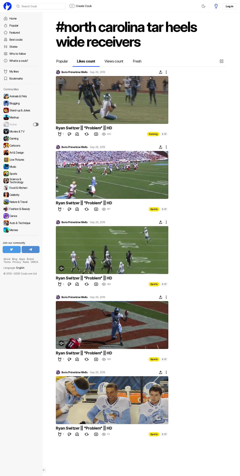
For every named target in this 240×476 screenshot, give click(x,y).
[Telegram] (31, 249)
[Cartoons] (21, 145)
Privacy (16, 261)
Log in (229, 6)
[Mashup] (21, 117)
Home (13, 18)
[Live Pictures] (21, 159)
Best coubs (16, 39)
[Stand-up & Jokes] (21, 110)
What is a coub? (18, 60)
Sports (154, 209)
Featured (14, 32)
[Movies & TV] (21, 131)
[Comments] (77, 134)
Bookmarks (16, 78)
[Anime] (21, 124)
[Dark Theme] (203, 6)
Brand (30, 258)
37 (164, 134)
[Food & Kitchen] (21, 187)
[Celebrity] (21, 194)
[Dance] (21, 215)
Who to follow (17, 53)
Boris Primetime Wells (74, 72)
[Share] (160, 72)
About (7, 258)
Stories (13, 46)
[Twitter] (12, 249)
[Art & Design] (21, 152)
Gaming (153, 134)
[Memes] (21, 230)
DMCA (34, 261)
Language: (14, 267)
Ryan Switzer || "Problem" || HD (84, 128)
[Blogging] (21, 103)
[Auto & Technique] (21, 222)
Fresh (137, 61)
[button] (222, 61)
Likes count (86, 61)
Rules (26, 261)
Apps (22, 258)
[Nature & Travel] (21, 201)
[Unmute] (61, 268)
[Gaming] (21, 138)
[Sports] (21, 173)
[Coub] (8, 6)
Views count (114, 61)
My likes (14, 71)
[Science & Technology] (21, 180)
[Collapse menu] (44, 470)
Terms (7, 261)
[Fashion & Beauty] (21, 208)
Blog (14, 258)
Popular (13, 25)
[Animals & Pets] (21, 96)
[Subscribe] (36, 124)
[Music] (21, 166)
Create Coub (84, 6)
